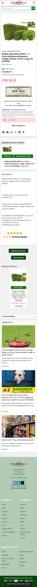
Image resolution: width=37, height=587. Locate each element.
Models (22, 529)
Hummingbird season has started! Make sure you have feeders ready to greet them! (18, 352)
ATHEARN (5, 555)
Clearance (5, 511)
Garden (22, 522)
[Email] (7, 132)
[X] (15, 132)
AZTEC (4, 552)
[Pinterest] (23, 132)
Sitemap (4, 535)
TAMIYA (21, 558)
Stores (4, 525)
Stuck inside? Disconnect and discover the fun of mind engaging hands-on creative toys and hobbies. (18, 397)
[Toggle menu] (2, 2)
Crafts (22, 508)
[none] (18, 31)
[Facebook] (3, 132)
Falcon (4, 568)
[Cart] (34, 2)
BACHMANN (5, 564)
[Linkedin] (19, 132)
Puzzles (22, 538)
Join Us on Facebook (8, 532)
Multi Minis (22, 562)
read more (5, 366)
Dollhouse (23, 515)
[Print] (11, 132)
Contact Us (5, 522)
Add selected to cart (23, 156)
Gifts (21, 525)
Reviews (4, 515)
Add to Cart (18, 287)
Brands (4, 508)
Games (22, 518)
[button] (18, 125)
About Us (5, 518)
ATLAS (21, 555)
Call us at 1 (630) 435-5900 (18, 478)
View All (21, 565)
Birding (22, 504)
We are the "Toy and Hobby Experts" (18, 440)
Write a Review (6, 64)
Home (4, 504)
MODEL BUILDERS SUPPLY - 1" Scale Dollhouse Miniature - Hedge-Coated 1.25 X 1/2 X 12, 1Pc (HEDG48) (18, 296)
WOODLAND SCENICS (26, 552)
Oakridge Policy (7, 529)
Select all (7, 156)
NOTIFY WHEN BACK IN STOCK (18, 584)
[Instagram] (18, 483)
